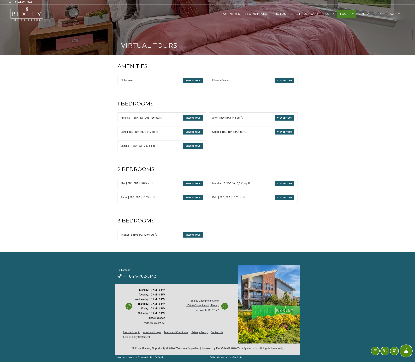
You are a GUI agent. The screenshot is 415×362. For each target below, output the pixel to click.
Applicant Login (152, 332)
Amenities (231, 13)
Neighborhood (304, 13)
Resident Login (131, 332)
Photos (279, 13)
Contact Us (217, 332)
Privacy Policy (199, 332)
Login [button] (392, 13)
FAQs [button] (327, 13)
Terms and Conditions (176, 332)
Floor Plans (256, 13)
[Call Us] (384, 351)
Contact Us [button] (369, 13)
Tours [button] (346, 13)
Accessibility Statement (136, 337)
